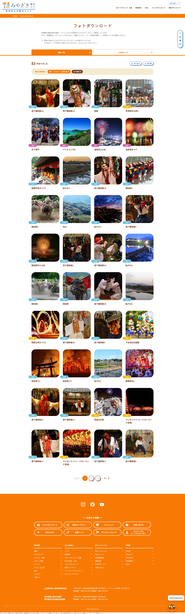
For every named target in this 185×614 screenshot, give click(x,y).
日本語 (128, 551)
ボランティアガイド (71, 574)
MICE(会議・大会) (71, 561)
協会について (99, 554)
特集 (35, 551)
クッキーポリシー (90, 613)
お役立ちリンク (100, 564)
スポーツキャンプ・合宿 (73, 558)
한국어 (128, 564)
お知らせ (37, 577)
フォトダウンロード (26, 16)
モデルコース (38, 554)
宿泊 (35, 571)
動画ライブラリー (71, 567)
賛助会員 (98, 561)
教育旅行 (68, 554)
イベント (37, 564)
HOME (15, 16)
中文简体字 (129, 558)
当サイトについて (101, 551)
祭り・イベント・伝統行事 (58, 72)
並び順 (149, 63)
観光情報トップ (175, 3)
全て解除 (76, 72)
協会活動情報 (99, 558)
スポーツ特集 (38, 561)
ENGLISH (129, 554)
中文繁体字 (129, 561)
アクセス (37, 574)
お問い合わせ (99, 567)
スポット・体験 (39, 558)
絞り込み (137, 63)
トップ (67, 551)
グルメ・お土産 (39, 567)
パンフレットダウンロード (74, 571)
